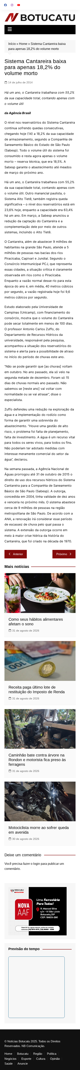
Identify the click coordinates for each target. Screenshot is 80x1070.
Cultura (40, 1058)
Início (12, 43)
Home (23, 43)
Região (37, 1053)
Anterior (18, 554)
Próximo (61, 554)
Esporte (26, 1058)
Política (51, 1053)
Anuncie (22, 1063)
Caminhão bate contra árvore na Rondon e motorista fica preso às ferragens (37, 760)
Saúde (8, 1063)
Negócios (10, 1058)
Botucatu (22, 1053)
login (36, 863)
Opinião (55, 1058)
